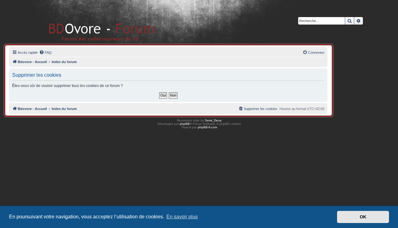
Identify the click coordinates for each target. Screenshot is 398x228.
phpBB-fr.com (207, 127)
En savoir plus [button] (182, 216)
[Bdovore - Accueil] (92, 21)
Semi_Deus (213, 120)
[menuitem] (45, 52)
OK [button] (363, 216)
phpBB (185, 123)
